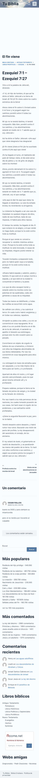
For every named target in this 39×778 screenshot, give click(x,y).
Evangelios (9, 720)
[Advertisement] (19, 28)
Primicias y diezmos (10, 626)
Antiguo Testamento (10, 703)
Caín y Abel (7, 588)
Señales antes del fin (10, 602)
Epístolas (9, 726)
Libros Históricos (12, 709)
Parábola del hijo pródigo (12, 565)
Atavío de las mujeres (11, 635)
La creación (7, 579)
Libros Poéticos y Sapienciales (17, 711)
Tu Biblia (10, 3)
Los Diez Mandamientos (12, 591)
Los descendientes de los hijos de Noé (18, 594)
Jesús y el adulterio (10, 638)
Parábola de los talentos (12, 571)
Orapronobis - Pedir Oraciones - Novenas (19, 764)
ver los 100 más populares (13, 608)
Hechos (8, 723)
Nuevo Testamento (10, 717)
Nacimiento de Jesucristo (12, 582)
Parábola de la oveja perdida (14, 574)
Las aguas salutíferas (24, 658)
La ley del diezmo (9, 623)
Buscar (5, 546)
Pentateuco (9, 706)
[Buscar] (29, 3)
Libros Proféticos (12, 714)
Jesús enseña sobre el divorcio (15, 629)
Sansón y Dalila (8, 600)
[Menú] (34, 4)
